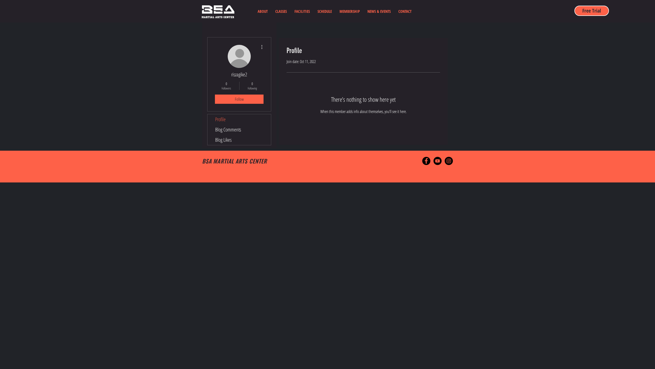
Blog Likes (223, 139)
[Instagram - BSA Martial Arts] (449, 161)
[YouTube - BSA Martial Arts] (437, 161)
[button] (281, 11)
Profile (220, 119)
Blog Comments (228, 129)
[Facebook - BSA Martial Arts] (426, 161)
